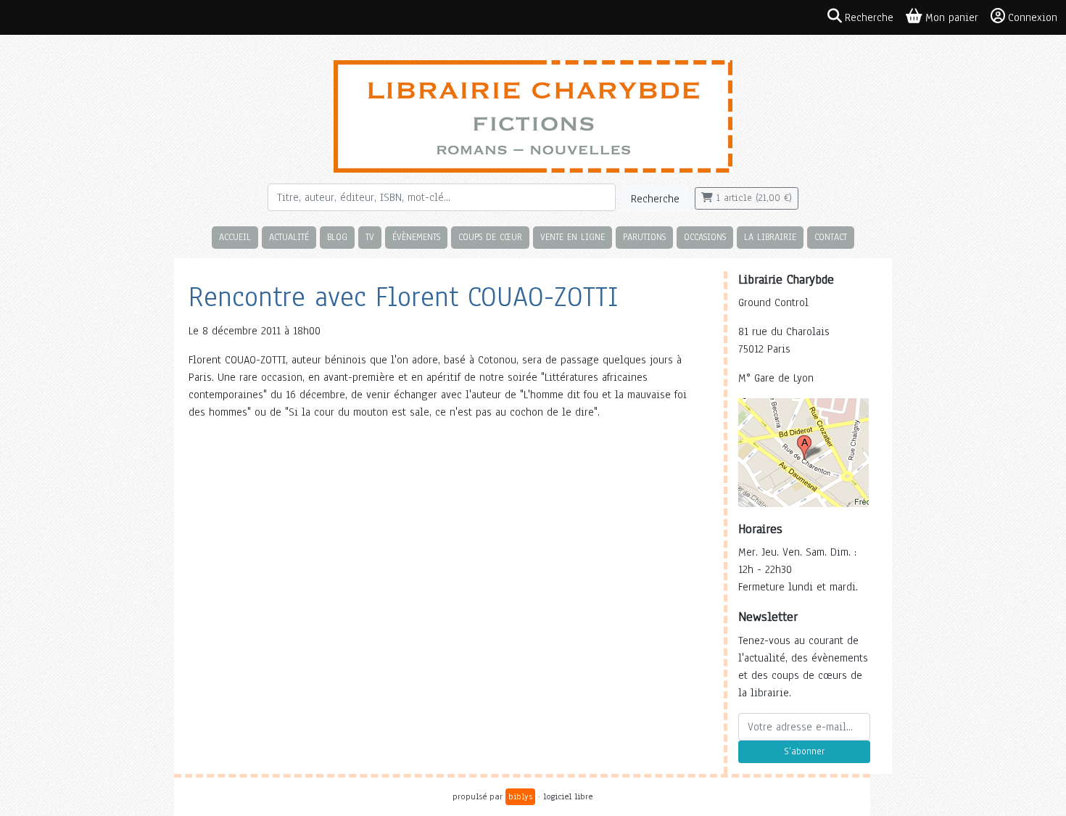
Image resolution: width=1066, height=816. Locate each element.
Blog (337, 237)
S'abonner (804, 751)
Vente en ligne (572, 237)
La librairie (770, 237)
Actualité (289, 237)
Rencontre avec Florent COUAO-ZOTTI (404, 297)
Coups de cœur (490, 237)
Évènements (416, 237)
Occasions (705, 237)
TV (369, 237)
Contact (830, 237)
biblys (520, 796)
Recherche (655, 198)
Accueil (235, 237)
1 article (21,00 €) (752, 198)
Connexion (1032, 17)
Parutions (644, 237)
